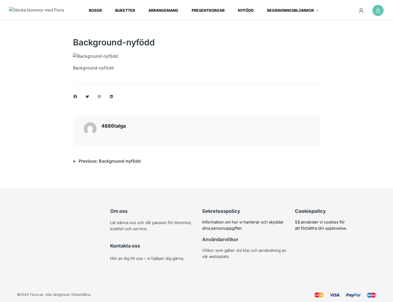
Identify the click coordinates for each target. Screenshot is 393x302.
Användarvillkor (220, 239)
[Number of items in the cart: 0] (378, 10)
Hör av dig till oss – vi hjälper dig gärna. (147, 258)
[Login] (361, 10)
